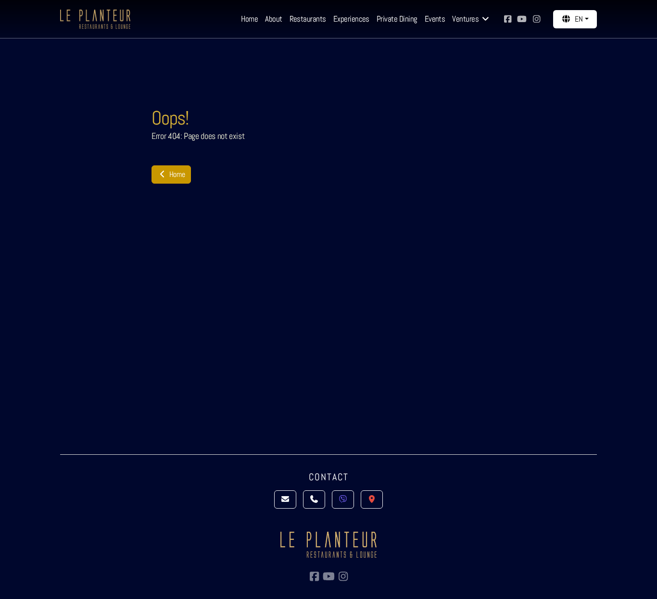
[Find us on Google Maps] (372, 499)
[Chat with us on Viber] (343, 499)
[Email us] (285, 499)
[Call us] (314, 499)
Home (176, 174)
